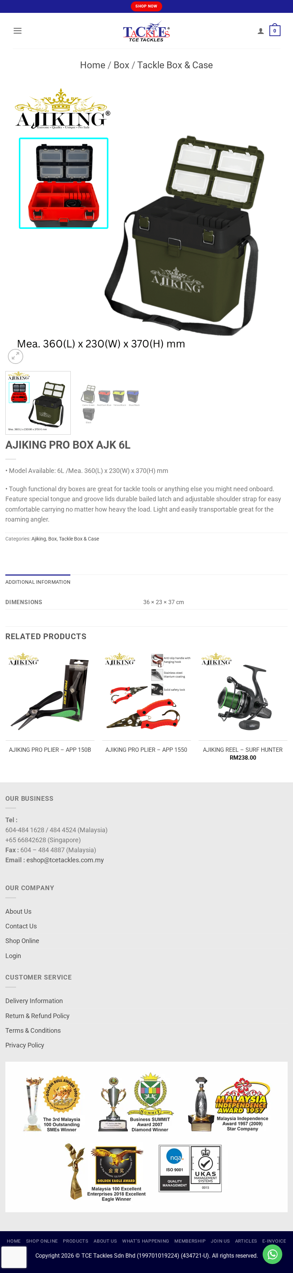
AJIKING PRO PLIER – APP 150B (50, 749)
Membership (190, 1241)
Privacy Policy (24, 1045)
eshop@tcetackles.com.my (65, 860)
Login (13, 955)
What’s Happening (145, 1241)
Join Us (220, 1241)
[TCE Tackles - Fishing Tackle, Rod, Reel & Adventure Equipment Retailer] (146, 31)
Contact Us (21, 926)
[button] (18, 30)
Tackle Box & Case (175, 65)
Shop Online (22, 940)
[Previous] (20, 224)
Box (121, 65)
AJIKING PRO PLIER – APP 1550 (146, 749)
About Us (18, 911)
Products (75, 1241)
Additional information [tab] (37, 582)
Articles (246, 1241)
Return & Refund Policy (37, 1016)
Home (92, 65)
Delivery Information (34, 1001)
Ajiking (38, 539)
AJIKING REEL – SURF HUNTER (243, 749)
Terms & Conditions (33, 1030)
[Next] (273, 224)
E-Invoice (274, 1241)
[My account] (260, 31)
